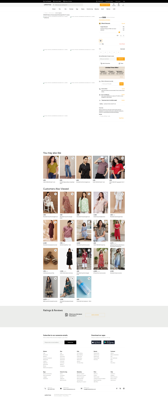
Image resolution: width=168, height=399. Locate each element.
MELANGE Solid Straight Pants (116, 216)
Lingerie (44, 361)
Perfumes (96, 359)
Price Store (113, 362)
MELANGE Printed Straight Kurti (83, 216)
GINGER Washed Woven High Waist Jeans (67, 183)
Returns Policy (113, 378)
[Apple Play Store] (96, 342)
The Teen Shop (80, 362)
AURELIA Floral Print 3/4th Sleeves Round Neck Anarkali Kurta (117, 245)
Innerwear (62, 361)
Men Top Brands (114, 358)
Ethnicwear (45, 354)
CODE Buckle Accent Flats (48, 273)
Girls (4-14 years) (80, 377)
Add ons (78, 361)
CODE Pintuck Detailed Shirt (99, 216)
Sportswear (45, 364)
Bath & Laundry (63, 380)
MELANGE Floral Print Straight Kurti (50, 216)
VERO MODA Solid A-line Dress (66, 273)
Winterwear (45, 359)
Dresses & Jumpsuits (47, 358)
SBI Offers (96, 381)
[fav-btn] (56, 158)
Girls (111, 361)
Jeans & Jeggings (58, 12)
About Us (96, 373)
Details (121, 76)
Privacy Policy (66, 395)
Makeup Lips (96, 356)
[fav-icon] (113, 4)
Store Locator (96, 377)
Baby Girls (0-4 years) (81, 375)
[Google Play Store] (109, 342)
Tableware (62, 378)
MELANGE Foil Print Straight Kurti (83, 182)
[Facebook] (116, 388)
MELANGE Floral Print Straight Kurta (66, 217)
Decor (61, 373)
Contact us (113, 373)
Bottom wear (51, 12)
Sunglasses (62, 366)
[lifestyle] (47, 5)
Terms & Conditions (58, 395)
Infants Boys (79, 358)
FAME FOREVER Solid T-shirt (49, 182)
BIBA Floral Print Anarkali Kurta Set (50, 301)
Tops (44, 353)
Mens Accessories (47, 375)
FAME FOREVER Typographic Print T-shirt (117, 183)
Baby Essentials (80, 378)
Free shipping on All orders (104, 19)
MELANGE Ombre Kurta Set (116, 273)
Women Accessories (47, 373)
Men (111, 356)
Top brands (45, 378)
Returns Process (114, 377)
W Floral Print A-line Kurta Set (99, 273)
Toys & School (80, 380)
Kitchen (61, 377)
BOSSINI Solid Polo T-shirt (65, 245)
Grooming (62, 362)
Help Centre (113, 380)
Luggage (45, 377)
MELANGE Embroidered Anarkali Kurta (66, 302)
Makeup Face (96, 354)
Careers (95, 375)
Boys (112, 359)
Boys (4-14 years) (80, 373)
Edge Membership (97, 380)
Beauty (44, 366)
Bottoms (45, 356)
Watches (62, 364)
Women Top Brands (115, 354)
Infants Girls (79, 356)
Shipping (112, 375)
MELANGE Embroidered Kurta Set (50, 245)
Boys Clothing (80, 354)
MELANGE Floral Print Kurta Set (83, 245)
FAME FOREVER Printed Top (99, 245)
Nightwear (45, 362)
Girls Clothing (79, 353)
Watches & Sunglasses (47, 367)
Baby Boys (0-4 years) (81, 381)
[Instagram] (123, 388)
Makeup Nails (96, 358)
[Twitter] (120, 388)
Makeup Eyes (96, 353)
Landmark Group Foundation (99, 378)
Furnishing (62, 375)
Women (46, 12)
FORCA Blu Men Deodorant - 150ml (84, 301)
